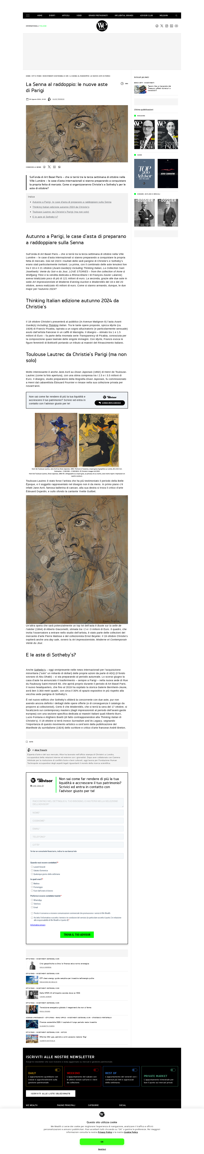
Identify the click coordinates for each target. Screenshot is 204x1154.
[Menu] (28, 15)
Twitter (49, 166)
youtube (176, 26)
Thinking (54, 325)
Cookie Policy (131, 1132)
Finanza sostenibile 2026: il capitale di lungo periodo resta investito (68, 1022)
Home (39, 15)
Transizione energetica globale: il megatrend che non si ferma (66, 1007)
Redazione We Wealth (48, 982)
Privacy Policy (105, 1132)
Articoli (66, 15)
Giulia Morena (45, 967)
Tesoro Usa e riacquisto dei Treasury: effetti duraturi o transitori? (159, 88)
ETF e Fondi (36, 76)
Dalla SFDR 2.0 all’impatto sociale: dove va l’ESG (60, 993)
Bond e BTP (138, 83)
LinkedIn (54, 166)
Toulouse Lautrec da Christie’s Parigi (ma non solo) (60, 212)
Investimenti (149, 83)
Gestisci (102, 1149)
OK (102, 1141)
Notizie (64, 1032)
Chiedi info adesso (111, 403)
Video (79, 15)
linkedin (171, 26)
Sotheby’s (40, 669)
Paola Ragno (45, 1011)
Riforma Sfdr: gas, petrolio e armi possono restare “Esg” (63, 1037)
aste (31, 742)
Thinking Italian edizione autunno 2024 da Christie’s (60, 207)
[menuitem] (32, 26)
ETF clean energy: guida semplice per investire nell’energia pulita (67, 978)
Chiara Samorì (46, 996)
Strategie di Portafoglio (101, 1017)
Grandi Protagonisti (98, 15)
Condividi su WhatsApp (59, 166)
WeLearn (164, 15)
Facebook (157, 26)
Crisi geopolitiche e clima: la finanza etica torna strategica (64, 964)
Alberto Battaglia (47, 1041)
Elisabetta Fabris (47, 1026)
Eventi (52, 15)
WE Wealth (102, 26)
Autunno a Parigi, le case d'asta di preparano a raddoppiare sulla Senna (71, 202)
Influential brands (124, 15)
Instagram (166, 26)
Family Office (61, 1017)
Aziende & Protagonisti (35, 1017)
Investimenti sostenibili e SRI (55, 76)
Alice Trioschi (58, 99)
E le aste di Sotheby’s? (45, 217)
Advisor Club (146, 15)
